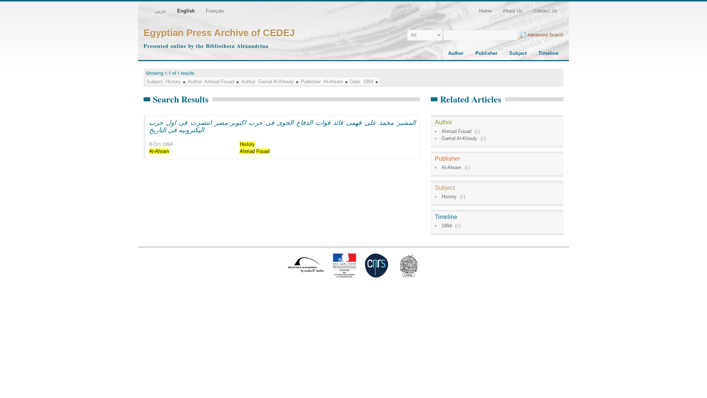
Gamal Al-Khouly (459, 138)
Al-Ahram (451, 167)
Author (456, 53)
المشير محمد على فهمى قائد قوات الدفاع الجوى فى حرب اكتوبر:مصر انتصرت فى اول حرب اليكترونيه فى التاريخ (282, 126)
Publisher (486, 53)
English (186, 11)
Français (215, 11)
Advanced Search (545, 35)
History (449, 196)
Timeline (548, 53)
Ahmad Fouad (456, 131)
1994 (447, 225)
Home (485, 11)
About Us (513, 11)
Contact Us (545, 11)
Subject (518, 53)
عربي (160, 11)
